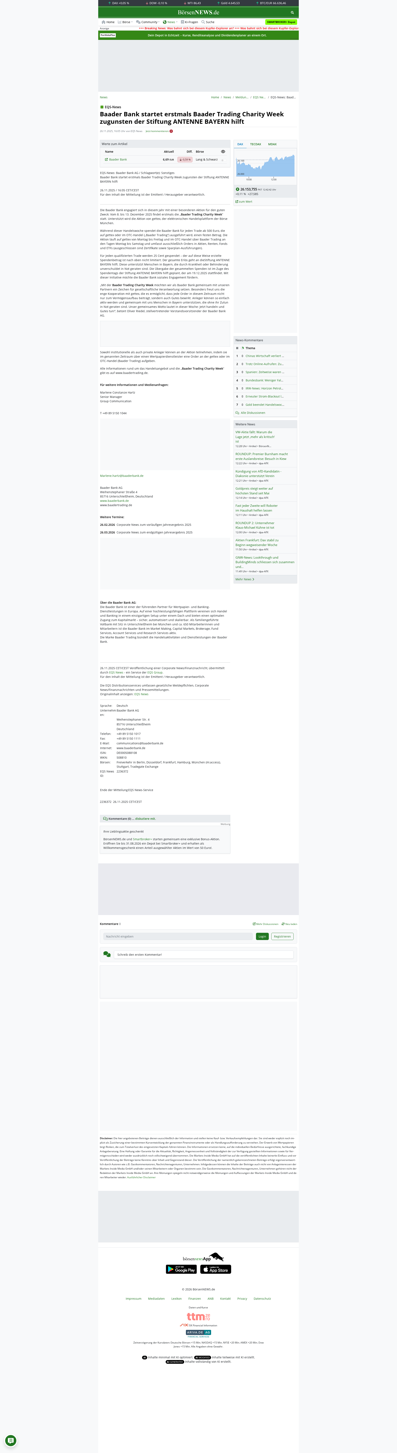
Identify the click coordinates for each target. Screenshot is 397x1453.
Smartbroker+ (142, 839)
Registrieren (282, 936)
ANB (211, 1299)
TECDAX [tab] (255, 144)
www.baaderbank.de (114, 501)
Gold (230, 3)
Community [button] (149, 22)
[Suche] (292, 12)
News (227, 97)
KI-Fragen (191, 22)
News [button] (171, 22)
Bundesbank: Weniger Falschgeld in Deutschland (280, 380)
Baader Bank (118, 159)
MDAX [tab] (272, 144)
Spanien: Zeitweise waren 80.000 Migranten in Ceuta (282, 372)
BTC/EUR (272, 3)
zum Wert (245, 201)
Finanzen (194, 1299)
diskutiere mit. (145, 819)
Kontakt (225, 1299)
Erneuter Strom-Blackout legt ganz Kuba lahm (277, 396)
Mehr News (244, 579)
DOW (158, 3)
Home (110, 22)
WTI (194, 3)
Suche (210, 22)
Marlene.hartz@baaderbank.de (121, 476)
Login (262, 936)
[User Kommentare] (10, 1440)
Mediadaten (156, 1299)
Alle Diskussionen (253, 413)
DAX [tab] (240, 144)
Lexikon (176, 1299)
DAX (120, 3)
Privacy (242, 1299)
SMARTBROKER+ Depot (281, 22)
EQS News (259, 97)
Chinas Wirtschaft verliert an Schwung (272, 356)
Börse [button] (126, 22)
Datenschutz (262, 1299)
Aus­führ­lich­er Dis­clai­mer (141, 1177)
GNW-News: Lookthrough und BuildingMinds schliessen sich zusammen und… (265, 562)
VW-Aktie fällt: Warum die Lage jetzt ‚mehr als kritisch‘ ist (255, 436)
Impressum (133, 1299)
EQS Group (155, 672)
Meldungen (242, 97)
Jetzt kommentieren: (157, 131)
